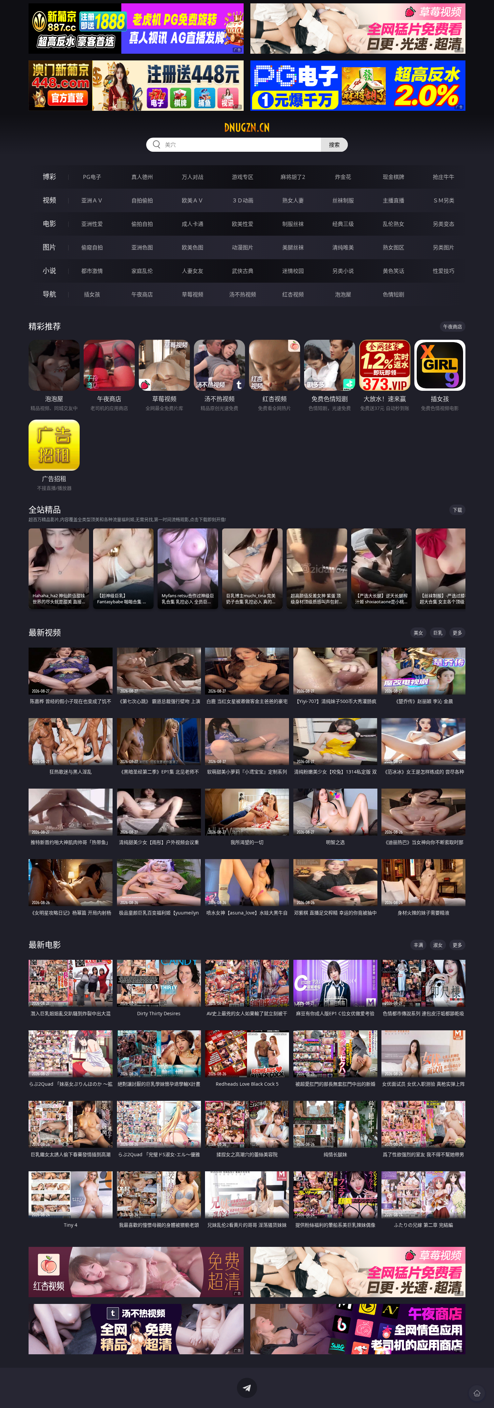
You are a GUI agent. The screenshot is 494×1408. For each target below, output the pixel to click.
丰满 (418, 945)
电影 (49, 223)
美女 (418, 632)
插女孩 (92, 294)
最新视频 (45, 632)
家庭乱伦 (142, 271)
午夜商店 (142, 294)
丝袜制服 (343, 200)
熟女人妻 (293, 200)
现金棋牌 (393, 177)
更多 (457, 632)
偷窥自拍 (92, 247)
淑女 (438, 945)
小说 (49, 270)
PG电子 (92, 177)
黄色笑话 (393, 271)
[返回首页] (477, 1393)
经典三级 (343, 224)
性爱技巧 (443, 271)
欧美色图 (192, 247)
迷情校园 (293, 271)
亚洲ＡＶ (92, 200)
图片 (49, 247)
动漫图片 (242, 247)
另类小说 (343, 271)
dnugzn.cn (247, 127)
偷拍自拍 (142, 224)
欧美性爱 (242, 224)
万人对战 (192, 177)
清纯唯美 (343, 247)
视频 (49, 200)
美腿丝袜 (293, 247)
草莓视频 (192, 294)
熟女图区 (393, 247)
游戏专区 (242, 177)
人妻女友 (192, 271)
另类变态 (443, 224)
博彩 (49, 176)
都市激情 (92, 271)
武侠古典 (242, 271)
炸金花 (343, 177)
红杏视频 (293, 294)
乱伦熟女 (393, 224)
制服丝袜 (293, 224)
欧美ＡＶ (192, 200)
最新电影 (45, 944)
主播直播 (393, 200)
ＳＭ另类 (443, 200)
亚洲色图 (142, 247)
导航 (49, 294)
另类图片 (443, 247)
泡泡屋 (343, 294)
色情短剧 (393, 294)
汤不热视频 (242, 294)
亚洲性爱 (92, 224)
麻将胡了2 (293, 177)
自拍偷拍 (142, 200)
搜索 (334, 144)
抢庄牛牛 (443, 177)
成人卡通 (192, 224)
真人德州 (142, 177)
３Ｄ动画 (242, 200)
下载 (457, 510)
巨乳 (438, 632)
